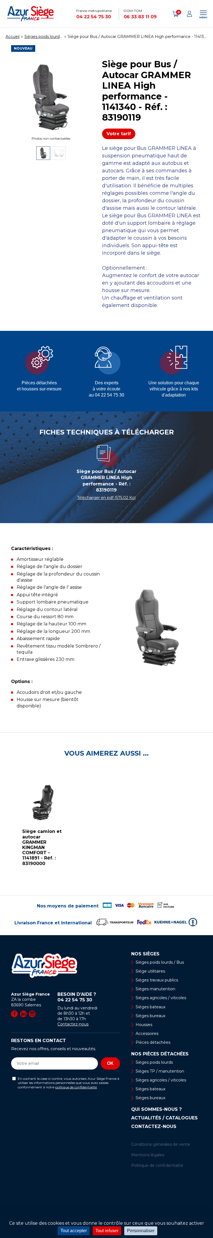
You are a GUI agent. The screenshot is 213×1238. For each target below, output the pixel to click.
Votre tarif (118, 133)
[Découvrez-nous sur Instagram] (32, 1014)
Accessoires (147, 1033)
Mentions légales (147, 1154)
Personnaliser (140, 1230)
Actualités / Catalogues (164, 1118)
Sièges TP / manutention (160, 1071)
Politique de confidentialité (157, 1165)
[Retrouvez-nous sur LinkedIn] (23, 1014)
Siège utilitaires (150, 971)
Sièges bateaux (150, 1006)
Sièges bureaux (150, 1015)
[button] (5, 826)
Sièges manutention (155, 988)
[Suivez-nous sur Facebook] (14, 1014)
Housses (144, 1024)
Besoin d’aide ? (76, 997)
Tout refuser (106, 1230)
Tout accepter (73, 1230)
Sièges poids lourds (154, 1062)
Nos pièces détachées (160, 1054)
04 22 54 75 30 (93, 16)
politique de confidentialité (76, 1087)
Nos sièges (145, 954)
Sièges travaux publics (157, 980)
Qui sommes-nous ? (156, 1109)
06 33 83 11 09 (140, 16)
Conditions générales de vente (160, 1144)
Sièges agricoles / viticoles (161, 997)
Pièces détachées (153, 1042)
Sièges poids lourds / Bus (160, 962)
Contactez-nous (72, 1024)
